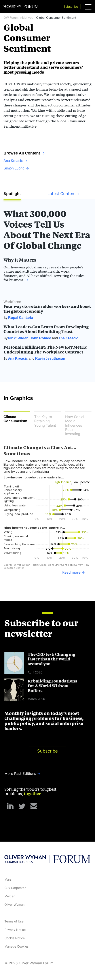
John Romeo (40, 338)
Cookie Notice (14, 938)
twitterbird (22, 806)
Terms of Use (13, 921)
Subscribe (47, 751)
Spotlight (12, 193)
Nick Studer (18, 338)
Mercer (9, 896)
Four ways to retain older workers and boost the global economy (47, 308)
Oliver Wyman (14, 904)
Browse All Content (22, 153)
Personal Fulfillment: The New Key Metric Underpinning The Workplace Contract (45, 349)
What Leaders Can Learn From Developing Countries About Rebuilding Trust (46, 329)
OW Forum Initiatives (19, 17)
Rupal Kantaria (20, 317)
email (34, 806)
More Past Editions (20, 773)
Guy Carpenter (15, 888)
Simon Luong (14, 168)
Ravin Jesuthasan (50, 358)
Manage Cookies (16, 946)
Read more (71, 572)
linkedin (10, 806)
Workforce (12, 301)
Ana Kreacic (13, 160)
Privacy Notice (15, 930)
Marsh (8, 879)
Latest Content (64, 193)
